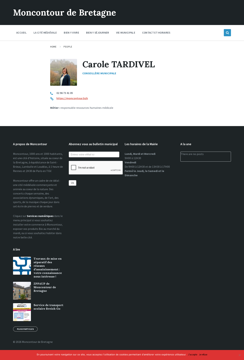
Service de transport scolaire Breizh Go (48, 306)
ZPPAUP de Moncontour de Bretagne (45, 287)
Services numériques (40, 216)
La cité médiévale (45, 32)
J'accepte (192, 354)
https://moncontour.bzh (72, 98)
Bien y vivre (71, 32)
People (68, 46)
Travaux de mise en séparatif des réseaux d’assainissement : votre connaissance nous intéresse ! (48, 267)
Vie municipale (125, 32)
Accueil (21, 32)
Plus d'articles (25, 329)
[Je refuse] (239, 355)
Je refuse (203, 354)
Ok (72, 182)
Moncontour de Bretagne (64, 12)
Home (53, 46)
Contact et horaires (156, 32)
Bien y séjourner (97, 32)
